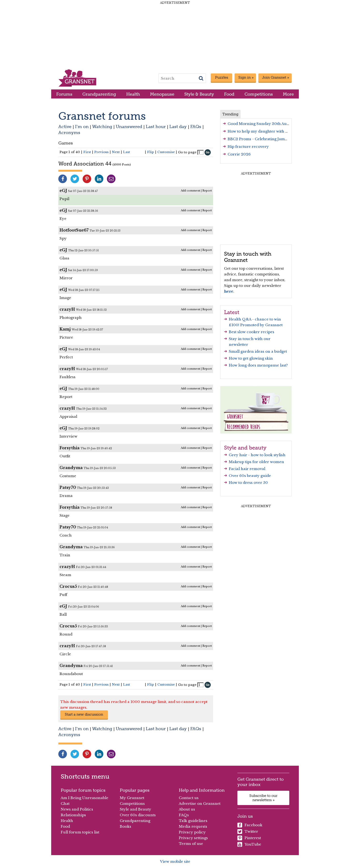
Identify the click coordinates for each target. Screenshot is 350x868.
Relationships (73, 815)
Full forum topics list (80, 832)
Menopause (162, 94)
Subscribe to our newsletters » (263, 798)
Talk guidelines (193, 820)
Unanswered (129, 126)
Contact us (189, 798)
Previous (101, 152)
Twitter (251, 831)
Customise (166, 152)
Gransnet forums (102, 116)
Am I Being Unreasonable (84, 798)
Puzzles (221, 77)
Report (207, 190)
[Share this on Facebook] (62, 179)
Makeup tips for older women (256, 462)
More (288, 94)
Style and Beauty (135, 809)
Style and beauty (245, 447)
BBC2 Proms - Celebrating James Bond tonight (271, 139)
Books (125, 826)
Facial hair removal (247, 468)
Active (64, 126)
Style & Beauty (199, 94)
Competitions (259, 94)
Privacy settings (193, 838)
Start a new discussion (84, 714)
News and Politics (77, 809)
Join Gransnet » (275, 77)
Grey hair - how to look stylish (257, 455)
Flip (150, 152)
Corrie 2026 (239, 154)
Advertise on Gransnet (199, 803)
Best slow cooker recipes (251, 332)
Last (126, 152)
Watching (102, 126)
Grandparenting (99, 94)
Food (229, 94)
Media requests (193, 826)
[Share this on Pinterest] (87, 179)
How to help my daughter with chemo (263, 131)
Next (116, 152)
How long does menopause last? (258, 365)
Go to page (187, 152)
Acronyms (69, 132)
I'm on (82, 126)
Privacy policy (192, 832)
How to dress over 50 (248, 482)
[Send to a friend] (111, 179)
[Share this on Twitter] (74, 179)
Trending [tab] (230, 114)
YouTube (253, 844)
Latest (231, 312)
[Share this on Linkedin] (99, 179)
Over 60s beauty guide (250, 475)
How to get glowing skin (251, 358)
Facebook (253, 825)
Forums (64, 94)
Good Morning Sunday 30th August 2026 (266, 123)
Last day (178, 126)
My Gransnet (132, 798)
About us (187, 809)
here (228, 291)
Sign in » (246, 77)
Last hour (156, 126)
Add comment (190, 190)
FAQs (195, 126)
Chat (65, 803)
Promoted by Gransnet (261, 325)
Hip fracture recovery (248, 146)
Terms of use (191, 843)
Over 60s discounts (138, 815)
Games (65, 142)
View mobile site (175, 861)
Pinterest (253, 838)
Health (133, 94)
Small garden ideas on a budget (258, 351)
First (87, 152)
